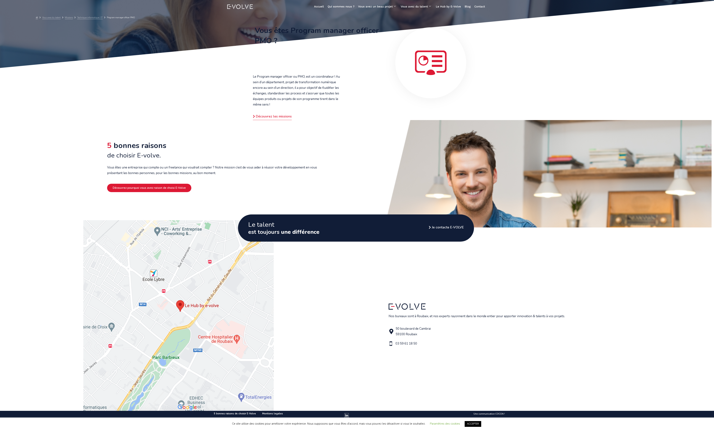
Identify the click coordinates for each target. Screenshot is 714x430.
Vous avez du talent (414, 6)
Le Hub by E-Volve (448, 6)
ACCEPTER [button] (473, 424)
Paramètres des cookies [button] (445, 424)
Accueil (319, 6)
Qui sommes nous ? (341, 6)
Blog (468, 6)
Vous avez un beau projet (375, 6)
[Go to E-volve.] (37, 17)
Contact (479, 6)
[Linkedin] (346, 415)
